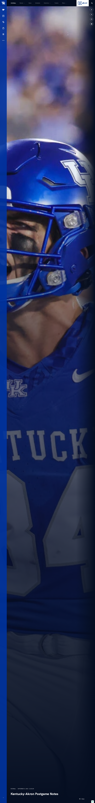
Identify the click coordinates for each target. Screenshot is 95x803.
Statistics (46, 3)
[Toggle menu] (3, 797)
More (63, 3)
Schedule (37, 3)
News (30, 3)
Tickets (56, 3)
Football (13, 3)
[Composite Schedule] (3, 16)
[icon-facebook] (91, 9)
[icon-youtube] (91, 24)
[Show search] (92, 3)
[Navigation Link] (3, 10)
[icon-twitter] (91, 14)
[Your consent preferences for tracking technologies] (92, 801)
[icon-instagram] (91, 19)
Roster (21, 3)
